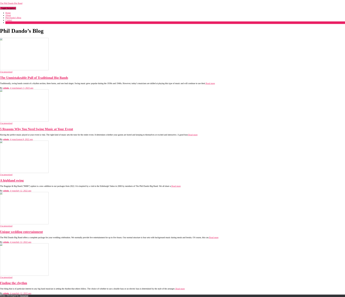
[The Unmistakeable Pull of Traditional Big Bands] (24, 69)
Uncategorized (6, 72)
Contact (8, 20)
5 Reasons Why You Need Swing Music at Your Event (36, 129)
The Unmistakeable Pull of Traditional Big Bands (34, 77)
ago (21, 88)
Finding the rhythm (13, 283)
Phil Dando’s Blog (13, 18)
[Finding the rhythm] (24, 275)
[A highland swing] (24, 172)
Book (7, 22)
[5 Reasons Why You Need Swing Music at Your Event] (24, 121)
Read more (210, 83)
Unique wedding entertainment (21, 232)
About (8, 15)
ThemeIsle (23, 296)
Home (8, 13)
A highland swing (12, 180)
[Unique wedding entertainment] (24, 223)
